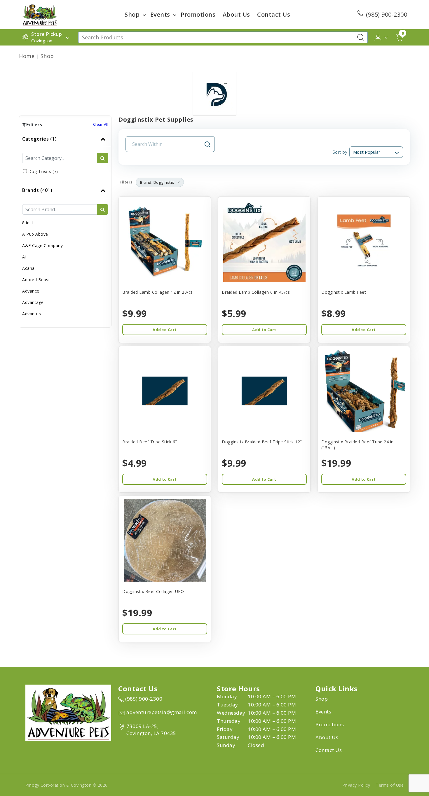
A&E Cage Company (42, 245)
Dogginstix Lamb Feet (343, 292)
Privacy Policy (356, 785)
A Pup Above (35, 234)
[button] (382, 37)
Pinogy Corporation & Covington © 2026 (66, 785)
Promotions (198, 14)
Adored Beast (36, 279)
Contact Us (273, 14)
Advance (30, 291)
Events (160, 14)
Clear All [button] (101, 124)
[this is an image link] (68, 712)
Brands (37, 190)
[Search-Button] (361, 37)
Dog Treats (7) (43, 171)
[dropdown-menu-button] (144, 14)
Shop (132, 14)
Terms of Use (390, 785)
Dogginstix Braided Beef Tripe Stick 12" (262, 442)
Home (26, 56)
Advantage (33, 302)
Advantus (31, 313)
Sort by (340, 152)
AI (24, 257)
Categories (39, 139)
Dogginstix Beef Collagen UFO (153, 591)
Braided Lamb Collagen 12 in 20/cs (157, 292)
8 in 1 (27, 222)
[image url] (39, 14)
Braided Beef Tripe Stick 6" (149, 442)
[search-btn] (102, 158)
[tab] (65, 156)
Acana (28, 268)
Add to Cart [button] (165, 329)
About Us (236, 14)
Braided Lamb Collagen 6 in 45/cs (256, 292)
